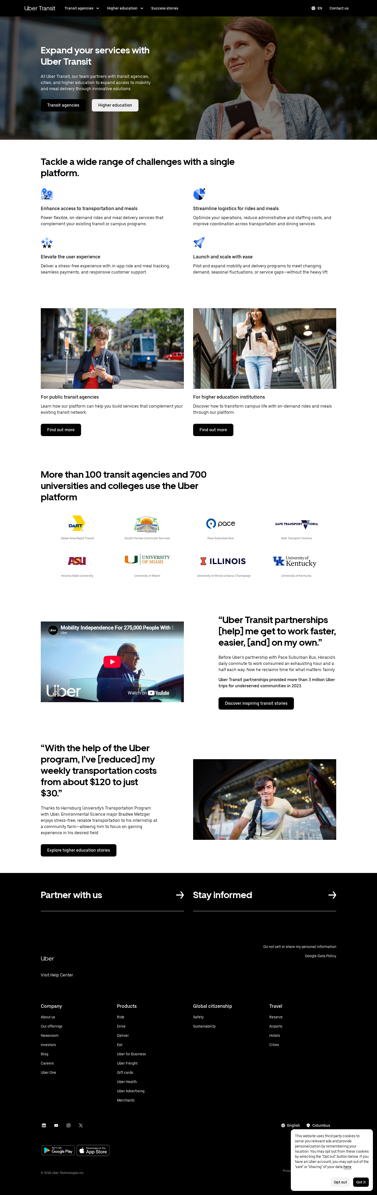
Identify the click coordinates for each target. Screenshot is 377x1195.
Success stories (164, 8)
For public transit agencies (70, 397)
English (293, 1125)
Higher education (122, 8)
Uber (47, 958)
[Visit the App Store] (93, 1151)
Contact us (339, 8)
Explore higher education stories (78, 850)
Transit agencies (79, 8)
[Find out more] (112, 348)
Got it (361, 1182)
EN (320, 8)
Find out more (61, 429)
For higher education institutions (229, 397)
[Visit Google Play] (58, 1150)
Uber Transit (39, 8)
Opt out (340, 1182)
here (347, 1167)
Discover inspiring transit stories (256, 703)
